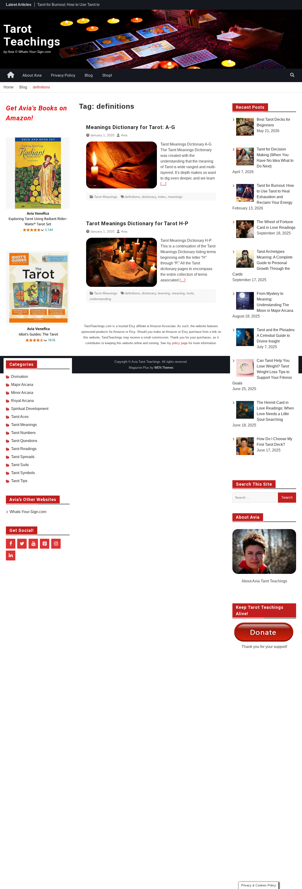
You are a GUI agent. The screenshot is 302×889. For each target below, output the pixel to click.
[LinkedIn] (10, 555)
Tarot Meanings (105, 197)
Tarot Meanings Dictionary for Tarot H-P (137, 223)
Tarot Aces (20, 417)
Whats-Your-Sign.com (28, 512)
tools (190, 293)
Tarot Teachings (32, 35)
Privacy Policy (63, 75)
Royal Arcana (22, 401)
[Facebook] (10, 544)
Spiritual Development (29, 409)
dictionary (149, 197)
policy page (180, 343)
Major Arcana (22, 385)
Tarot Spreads (22, 457)
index (162, 197)
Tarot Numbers (23, 433)
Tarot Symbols (23, 473)
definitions (132, 197)
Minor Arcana (22, 393)
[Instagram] (56, 544)
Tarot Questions (24, 441)
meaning (178, 293)
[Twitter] (22, 544)
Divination (19, 377)
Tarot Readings (24, 449)
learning (164, 293)
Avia (124, 135)
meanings (175, 197)
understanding (100, 299)
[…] (163, 184)
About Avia (32, 75)
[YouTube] (33, 544)
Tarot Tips (19, 481)
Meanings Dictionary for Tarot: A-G (130, 127)
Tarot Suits (20, 465)
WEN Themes (163, 367)
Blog (89, 75)
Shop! (107, 75)
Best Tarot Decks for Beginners (63, 5)
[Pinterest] (44, 544)
